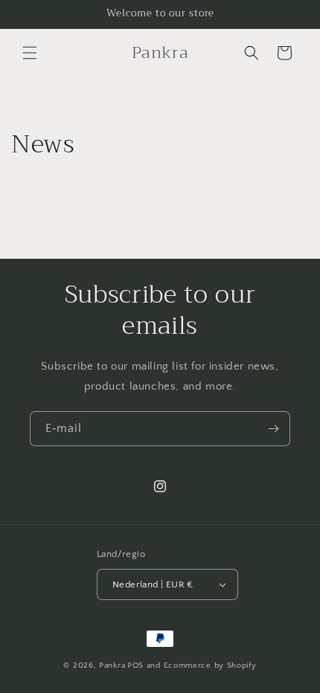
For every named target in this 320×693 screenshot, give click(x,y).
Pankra (112, 665)
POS (135, 665)
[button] (29, 52)
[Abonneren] (273, 428)
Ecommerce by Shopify (210, 665)
